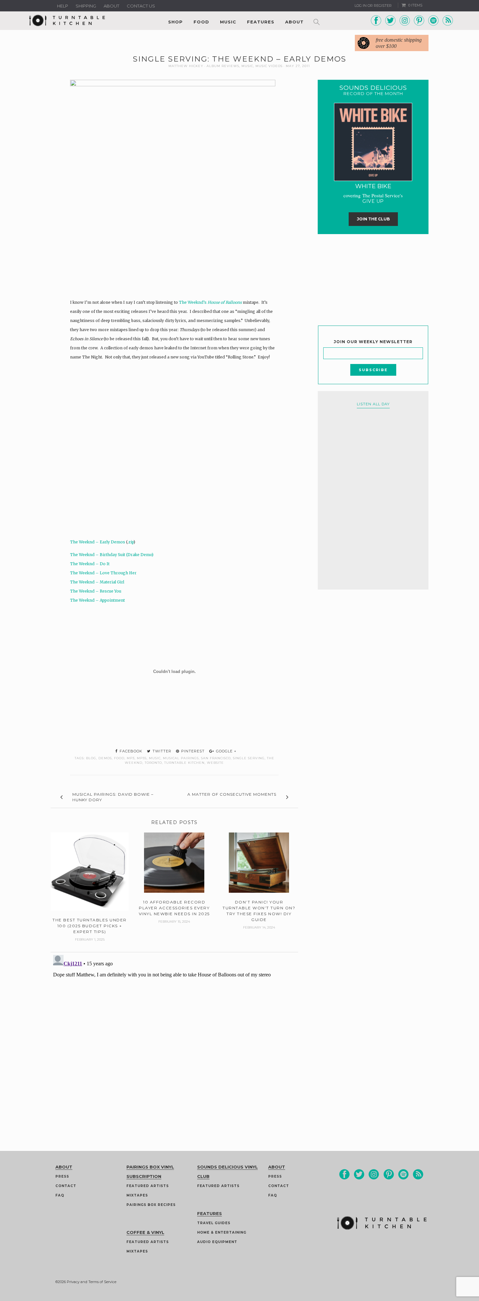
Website (215, 762)
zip (131, 541)
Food (201, 21)
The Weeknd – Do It (89, 563)
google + (226, 751)
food (119, 758)
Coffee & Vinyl (145, 1232)
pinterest (192, 751)
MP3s (142, 758)
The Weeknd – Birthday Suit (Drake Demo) (111, 554)
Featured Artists (147, 1186)
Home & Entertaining (221, 1232)
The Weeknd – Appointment (97, 600)
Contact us (141, 5)
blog (91, 758)
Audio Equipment (217, 1242)
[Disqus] (174, 1033)
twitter (161, 751)
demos (105, 758)
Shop (175, 21)
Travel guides (213, 1223)
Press (62, 1176)
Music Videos (269, 66)
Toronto (153, 762)
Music (228, 21)
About (111, 5)
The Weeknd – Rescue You (95, 591)
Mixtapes (137, 1195)
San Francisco (216, 758)
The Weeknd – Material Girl (97, 582)
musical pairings (181, 758)
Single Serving (249, 758)
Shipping (86, 5)
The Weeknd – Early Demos (97, 541)
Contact (65, 1186)
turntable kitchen (184, 762)
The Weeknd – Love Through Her (103, 572)
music (155, 758)
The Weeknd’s (210, 302)
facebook (130, 751)
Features (260, 21)
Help (62, 5)
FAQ (59, 1195)
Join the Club (373, 219)
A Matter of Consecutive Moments (231, 794)
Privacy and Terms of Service (91, 1282)
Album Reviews (223, 66)
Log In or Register (373, 5)
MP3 (131, 758)
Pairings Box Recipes (151, 1205)
